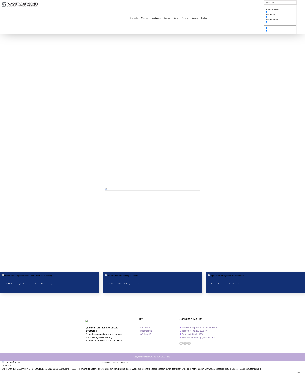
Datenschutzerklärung (120, 362)
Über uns (144, 18)
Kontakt (204, 18)
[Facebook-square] (181, 343)
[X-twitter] (185, 343)
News (176, 18)
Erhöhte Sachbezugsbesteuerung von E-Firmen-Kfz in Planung (28, 284)
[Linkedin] (189, 343)
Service (167, 18)
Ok (298, 373)
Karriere (194, 18)
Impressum (106, 362)
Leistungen (156, 18)
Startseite (134, 18)
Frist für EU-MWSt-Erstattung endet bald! (123, 284)
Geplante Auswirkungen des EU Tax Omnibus (228, 284)
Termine (185, 18)
